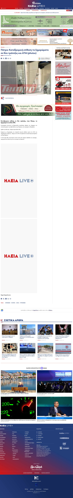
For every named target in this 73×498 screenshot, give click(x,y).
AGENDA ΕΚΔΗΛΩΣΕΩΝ (29, 453)
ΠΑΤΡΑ (13, 302)
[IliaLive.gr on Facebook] (65, 8)
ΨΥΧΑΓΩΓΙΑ (14, 435)
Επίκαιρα (3, 47)
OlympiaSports (35, 10)
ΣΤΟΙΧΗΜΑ (27, 432)
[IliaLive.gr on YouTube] (68, 8)
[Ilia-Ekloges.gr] (64, 448)
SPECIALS (13, 446)
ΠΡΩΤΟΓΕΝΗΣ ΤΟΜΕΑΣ (29, 448)
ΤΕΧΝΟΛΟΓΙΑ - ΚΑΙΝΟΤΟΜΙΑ (27, 451)
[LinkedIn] (6, 58)
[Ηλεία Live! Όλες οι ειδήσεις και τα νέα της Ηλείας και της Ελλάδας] (36, 4)
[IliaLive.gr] (64, 433)
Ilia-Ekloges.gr (46, 489)
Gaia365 (28, 10)
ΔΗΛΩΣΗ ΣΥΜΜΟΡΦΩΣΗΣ (27, 472)
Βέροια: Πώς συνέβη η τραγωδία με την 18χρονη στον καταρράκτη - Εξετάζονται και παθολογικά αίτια (40, 12)
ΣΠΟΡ (14, 457)
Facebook (40, 432)
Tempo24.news (7, 295)
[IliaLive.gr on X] (67, 8)
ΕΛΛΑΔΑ (32, 8)
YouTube (39, 435)
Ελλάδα (21, 358)
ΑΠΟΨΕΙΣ (52, 8)
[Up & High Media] (36, 467)
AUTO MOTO (14, 437)
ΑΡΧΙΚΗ (1, 432)
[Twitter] (3, 58)
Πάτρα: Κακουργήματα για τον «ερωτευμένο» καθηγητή (8, 336)
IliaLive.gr (26, 489)
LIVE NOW (17, 12)
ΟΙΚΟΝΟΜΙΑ (41, 8)
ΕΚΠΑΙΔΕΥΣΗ (2, 442)
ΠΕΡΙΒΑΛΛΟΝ (2, 455)
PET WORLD (14, 442)
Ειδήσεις (50, 310)
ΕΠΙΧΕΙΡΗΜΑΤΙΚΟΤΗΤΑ (29, 439)
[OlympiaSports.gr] (64, 438)
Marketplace (44, 10)
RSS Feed (39, 439)
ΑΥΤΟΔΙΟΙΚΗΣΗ (27, 8)
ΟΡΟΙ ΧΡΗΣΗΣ (36, 472)
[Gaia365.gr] (64, 443)
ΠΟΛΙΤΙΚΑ (21, 8)
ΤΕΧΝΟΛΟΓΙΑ (14, 432)
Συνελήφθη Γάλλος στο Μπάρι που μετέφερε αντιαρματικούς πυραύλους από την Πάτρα (45, 337)
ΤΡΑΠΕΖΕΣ (23, 302)
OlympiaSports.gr (38, 489)
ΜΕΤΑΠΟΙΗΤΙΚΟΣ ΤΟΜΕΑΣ (29, 442)
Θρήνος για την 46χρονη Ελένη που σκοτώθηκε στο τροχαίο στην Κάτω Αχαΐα (45, 356)
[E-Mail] (8, 58)
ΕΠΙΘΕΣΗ (8, 302)
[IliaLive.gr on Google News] (70, 8)
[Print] (10, 58)
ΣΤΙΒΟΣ (14, 455)
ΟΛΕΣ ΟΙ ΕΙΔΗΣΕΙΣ (3, 433)
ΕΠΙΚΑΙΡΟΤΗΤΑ (27, 437)
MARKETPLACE (14, 441)
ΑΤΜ (18, 302)
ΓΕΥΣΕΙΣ (1, 441)
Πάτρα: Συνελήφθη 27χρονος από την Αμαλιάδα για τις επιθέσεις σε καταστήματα (9, 356)
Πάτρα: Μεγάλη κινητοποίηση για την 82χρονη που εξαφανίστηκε (62, 355)
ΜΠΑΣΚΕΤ (14, 453)
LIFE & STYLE (14, 439)
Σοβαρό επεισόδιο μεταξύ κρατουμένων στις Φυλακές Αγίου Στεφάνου (27, 337)
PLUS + (13, 444)
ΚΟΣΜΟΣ (36, 8)
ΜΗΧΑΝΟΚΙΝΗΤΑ (16, 459)
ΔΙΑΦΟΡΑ (26, 433)
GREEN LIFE (27, 454)
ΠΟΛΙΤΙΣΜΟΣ (47, 8)
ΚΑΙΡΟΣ (56, 8)
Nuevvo (38, 492)
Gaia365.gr (32, 489)
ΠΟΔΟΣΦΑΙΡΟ (15, 451)
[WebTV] (69, 10)
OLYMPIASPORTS (15, 450)
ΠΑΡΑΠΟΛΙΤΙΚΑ (3, 453)
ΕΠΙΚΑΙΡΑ (16, 8)
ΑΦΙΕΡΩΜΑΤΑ (2, 439)
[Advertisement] (63, 128)
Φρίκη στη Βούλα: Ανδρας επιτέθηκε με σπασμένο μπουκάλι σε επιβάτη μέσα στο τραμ (27, 356)
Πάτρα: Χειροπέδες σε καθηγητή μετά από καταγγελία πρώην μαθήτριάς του (62, 337)
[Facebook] (1, 58)
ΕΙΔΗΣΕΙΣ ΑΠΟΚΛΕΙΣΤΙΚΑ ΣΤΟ (33, 368)
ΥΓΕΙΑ (13, 433)
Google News (35, 310)
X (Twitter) (40, 433)
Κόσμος (39, 340)
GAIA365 (25, 435)
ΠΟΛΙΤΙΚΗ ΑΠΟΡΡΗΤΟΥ (46, 472)
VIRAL (13, 448)
